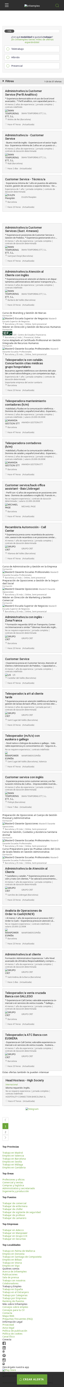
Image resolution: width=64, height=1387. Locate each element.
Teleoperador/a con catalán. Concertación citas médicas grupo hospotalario (24, 363)
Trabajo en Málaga (12, 1164)
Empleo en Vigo (11, 1265)
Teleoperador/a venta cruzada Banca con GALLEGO (25, 994)
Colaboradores (10, 1283)
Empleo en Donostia (13, 1253)
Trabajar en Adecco (13, 1230)
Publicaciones (10, 1274)
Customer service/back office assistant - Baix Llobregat (25, 486)
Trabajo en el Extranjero (15, 1292)
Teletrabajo (17, 48)
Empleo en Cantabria (14, 1167)
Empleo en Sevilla (12, 1161)
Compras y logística (13, 1185)
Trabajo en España (12, 1289)
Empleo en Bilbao (12, 1259)
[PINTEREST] (4, 1356)
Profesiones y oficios (13, 1179)
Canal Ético (8, 1336)
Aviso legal (8, 1327)
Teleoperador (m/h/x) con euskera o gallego (22, 737)
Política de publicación (14, 1330)
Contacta (7, 1312)
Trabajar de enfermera (14, 1206)
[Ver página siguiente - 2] (5, 1138)
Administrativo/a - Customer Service (24, 136)
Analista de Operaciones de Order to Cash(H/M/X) (23, 912)
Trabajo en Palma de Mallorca (18, 1250)
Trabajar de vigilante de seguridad (21, 1212)
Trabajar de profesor (13, 1215)
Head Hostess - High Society (25, 1080)
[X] (3, 1351)
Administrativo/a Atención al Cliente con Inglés (24, 273)
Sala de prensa (10, 1277)
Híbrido (15, 57)
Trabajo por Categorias (15, 1295)
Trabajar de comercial (14, 1203)
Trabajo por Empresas (14, 1298)
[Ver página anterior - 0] (5, 1120)
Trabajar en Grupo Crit (14, 1235)
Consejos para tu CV (13, 1310)
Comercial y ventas (12, 1182)
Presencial (17, 65)
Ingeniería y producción (15, 1191)
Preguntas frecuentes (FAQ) (17, 1318)
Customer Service (17, 659)
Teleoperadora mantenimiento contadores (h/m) (25, 402)
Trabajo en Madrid (12, 1152)
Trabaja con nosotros (13, 1280)
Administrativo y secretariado (18, 1188)
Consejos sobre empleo (15, 1306)
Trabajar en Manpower (15, 1233)
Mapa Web (8, 1315)
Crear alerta (33, 1379)
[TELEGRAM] (3, 1364)
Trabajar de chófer (12, 1209)
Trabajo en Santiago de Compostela (22, 1256)
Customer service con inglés (24, 777)
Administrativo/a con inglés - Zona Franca (24, 618)
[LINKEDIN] (4, 1348)
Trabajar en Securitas (14, 1238)
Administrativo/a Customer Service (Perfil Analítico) (23, 92)
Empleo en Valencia (13, 1155)
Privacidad (8, 1324)
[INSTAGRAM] (4, 1360)
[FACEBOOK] (4, 1344)
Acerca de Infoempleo (14, 1271)
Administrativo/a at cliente (23, 954)
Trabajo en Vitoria (12, 1262)
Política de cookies (12, 1333)
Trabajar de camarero (14, 1218)
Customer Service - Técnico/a (25, 179)
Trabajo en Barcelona (14, 1158)
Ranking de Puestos (13, 1301)
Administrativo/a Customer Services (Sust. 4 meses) (23, 229)
